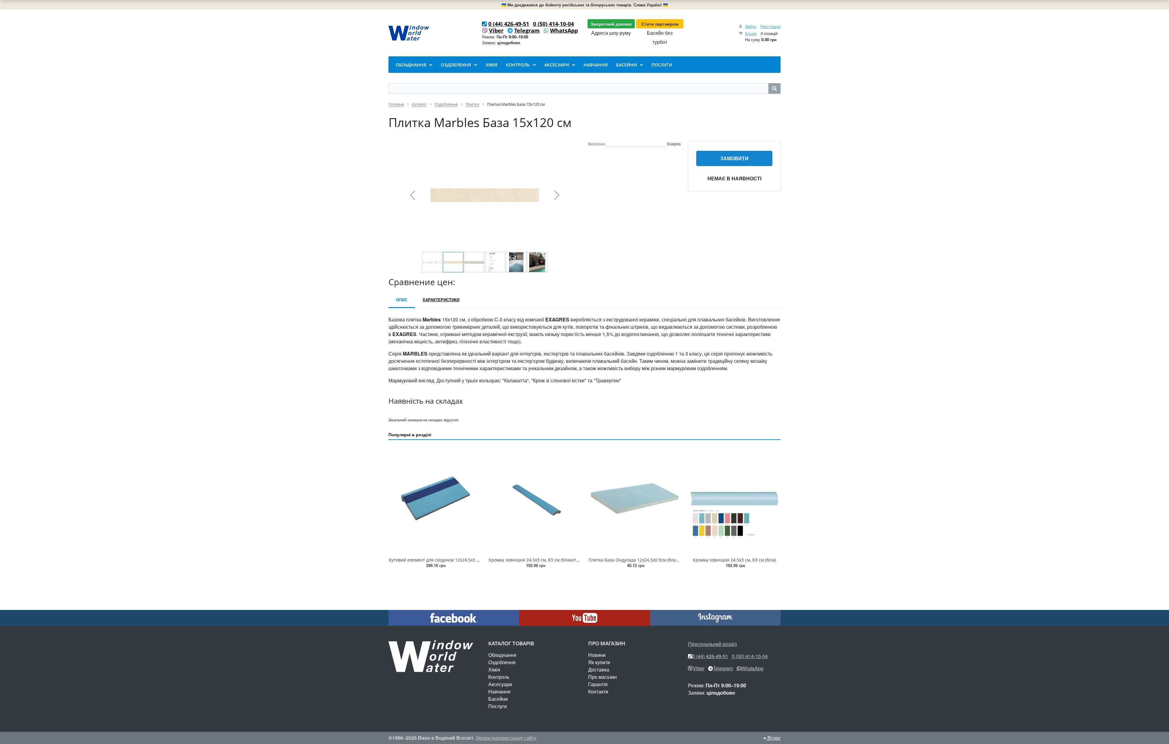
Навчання (499, 691)
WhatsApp (564, 30)
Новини (597, 654)
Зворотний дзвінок (611, 24)
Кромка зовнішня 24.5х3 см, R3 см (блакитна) (536, 560)
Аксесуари (500, 684)
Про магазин (602, 676)
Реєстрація (770, 26)
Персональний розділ (712, 643)
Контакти (598, 691)
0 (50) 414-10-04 (553, 23)
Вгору (773, 737)
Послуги (497, 706)
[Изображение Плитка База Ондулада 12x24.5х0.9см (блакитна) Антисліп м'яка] (634, 499)
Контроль (498, 676)
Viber (496, 30)
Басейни (498, 698)
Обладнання (502, 654)
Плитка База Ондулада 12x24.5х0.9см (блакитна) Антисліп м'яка (654, 560)
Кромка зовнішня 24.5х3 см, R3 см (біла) (734, 560)
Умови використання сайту (506, 737)
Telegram (527, 30)
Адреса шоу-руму (611, 32)
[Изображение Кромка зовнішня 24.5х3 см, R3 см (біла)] (734, 499)
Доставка (598, 669)
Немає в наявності (734, 178)
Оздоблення (502, 662)
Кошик (751, 33)
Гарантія (598, 684)
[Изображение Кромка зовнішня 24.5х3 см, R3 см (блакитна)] (535, 499)
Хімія (494, 669)
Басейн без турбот (659, 37)
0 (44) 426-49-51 (508, 23)
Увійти (750, 26)
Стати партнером (659, 24)
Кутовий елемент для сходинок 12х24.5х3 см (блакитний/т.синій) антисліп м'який (474, 560)
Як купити (599, 662)
